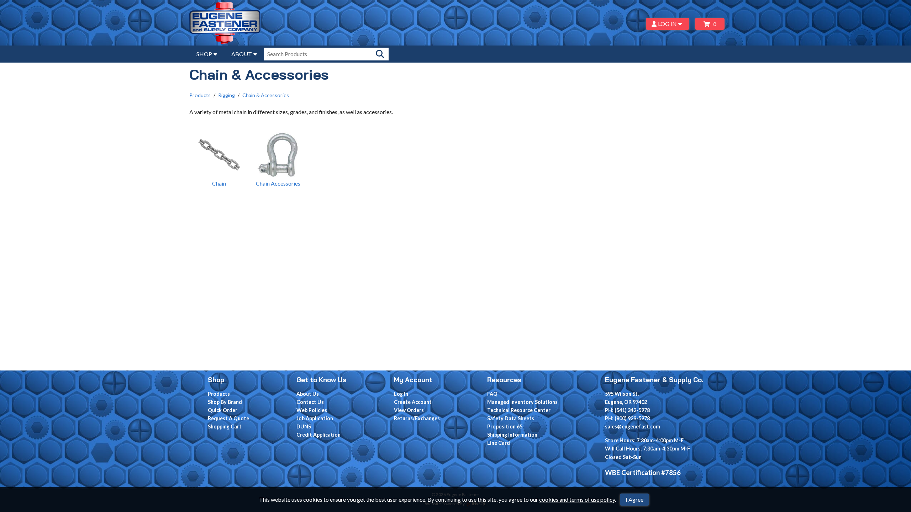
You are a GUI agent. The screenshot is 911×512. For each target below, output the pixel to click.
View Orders (409, 410)
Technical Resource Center (519, 410)
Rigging (226, 95)
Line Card (498, 443)
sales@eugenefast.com (632, 426)
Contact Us (310, 402)
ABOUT (241, 53)
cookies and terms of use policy (577, 499)
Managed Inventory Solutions (522, 402)
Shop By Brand (225, 402)
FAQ (492, 394)
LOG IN (667, 23)
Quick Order (222, 410)
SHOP (204, 53)
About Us (307, 394)
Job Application (314, 418)
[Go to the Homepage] (224, 24)
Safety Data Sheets (510, 418)
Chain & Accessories (265, 95)
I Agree (634, 499)
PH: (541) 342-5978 (627, 410)
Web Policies (311, 410)
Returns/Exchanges (417, 418)
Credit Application (318, 435)
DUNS (303, 426)
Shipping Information (512, 435)
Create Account (413, 402)
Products (200, 95)
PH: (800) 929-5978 (627, 418)
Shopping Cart (225, 426)
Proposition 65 (504, 426)
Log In (401, 394)
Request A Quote (228, 418)
